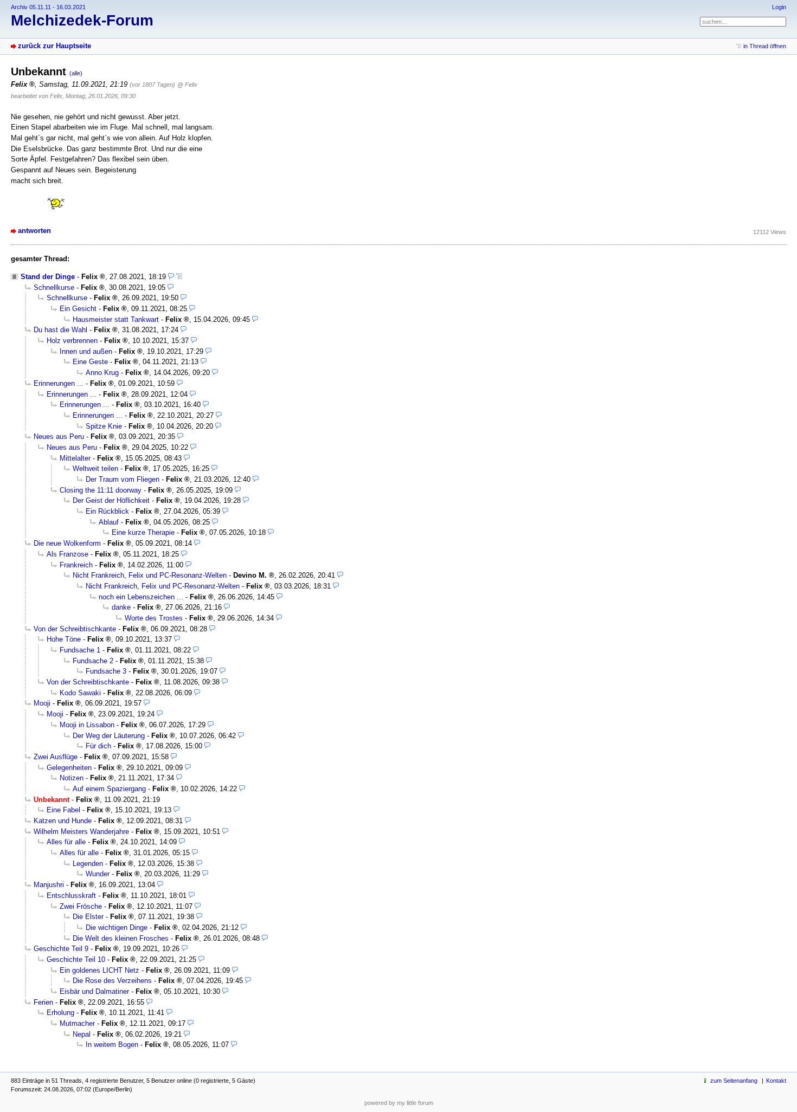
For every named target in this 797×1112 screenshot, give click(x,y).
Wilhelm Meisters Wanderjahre (81, 831)
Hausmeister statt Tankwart (116, 319)
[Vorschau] (171, 277)
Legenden (88, 863)
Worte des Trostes (154, 618)
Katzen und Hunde (63, 821)
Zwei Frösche (81, 906)
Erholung (60, 1012)
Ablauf (109, 522)
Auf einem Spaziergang (109, 789)
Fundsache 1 (80, 650)
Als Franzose (67, 554)
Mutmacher (77, 1023)
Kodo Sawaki (80, 693)
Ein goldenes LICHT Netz (99, 970)
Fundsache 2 (93, 661)
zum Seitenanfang (733, 1080)
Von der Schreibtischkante (75, 629)
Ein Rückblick (107, 511)
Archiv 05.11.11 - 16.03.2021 (48, 7)
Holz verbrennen (72, 341)
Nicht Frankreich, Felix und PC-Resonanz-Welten (150, 575)
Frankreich (76, 565)
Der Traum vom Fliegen (122, 479)
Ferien (43, 1002)
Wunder (98, 874)
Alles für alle (66, 842)
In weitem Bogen (112, 1044)
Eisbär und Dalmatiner (94, 991)
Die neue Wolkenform (67, 543)
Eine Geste (90, 362)
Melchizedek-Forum (82, 20)
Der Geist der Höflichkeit (111, 500)
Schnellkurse (54, 287)
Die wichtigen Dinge (116, 927)
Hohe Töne (64, 639)
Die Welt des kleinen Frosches (121, 938)
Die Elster (88, 917)
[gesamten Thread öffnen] (179, 277)
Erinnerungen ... (58, 383)
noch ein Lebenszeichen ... (141, 597)
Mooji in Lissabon (87, 725)
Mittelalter (75, 458)
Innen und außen (86, 351)
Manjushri (49, 885)
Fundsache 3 (106, 671)
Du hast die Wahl (60, 330)
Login (779, 7)
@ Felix (187, 84)
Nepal (82, 1034)
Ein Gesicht (78, 309)
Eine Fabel (63, 810)
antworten (34, 231)
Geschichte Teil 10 (76, 959)
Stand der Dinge (48, 277)
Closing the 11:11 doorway (101, 490)
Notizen (71, 778)
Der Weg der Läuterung (109, 736)
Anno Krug (102, 372)
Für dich (98, 746)
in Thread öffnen (764, 46)
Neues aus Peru (59, 436)
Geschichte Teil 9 (61, 949)
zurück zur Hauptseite (54, 46)
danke (121, 607)
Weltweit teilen (95, 468)
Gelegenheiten (69, 768)
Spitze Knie (104, 426)
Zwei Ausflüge (56, 757)
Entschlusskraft (71, 895)
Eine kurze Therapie (143, 532)
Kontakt (776, 1080)
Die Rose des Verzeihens (112, 981)
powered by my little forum (398, 1103)
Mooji (42, 703)
